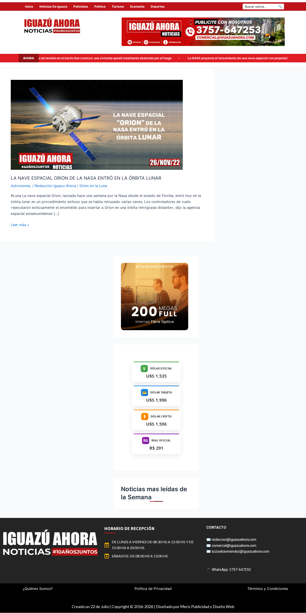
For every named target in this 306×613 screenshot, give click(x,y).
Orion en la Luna (93, 185)
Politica (100, 6)
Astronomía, (21, 185)
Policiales (80, 6)
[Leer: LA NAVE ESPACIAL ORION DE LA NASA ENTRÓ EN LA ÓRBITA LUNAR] (97, 124)
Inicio (29, 6)
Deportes (158, 6)
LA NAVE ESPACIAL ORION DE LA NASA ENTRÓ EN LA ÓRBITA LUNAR (86, 178)
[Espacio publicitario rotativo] (203, 31)
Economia (137, 6)
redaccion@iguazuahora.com (234, 539)
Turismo (118, 6)
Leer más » (20, 224)
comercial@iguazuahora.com (234, 545)
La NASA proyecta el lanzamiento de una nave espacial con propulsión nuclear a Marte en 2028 (196, 58)
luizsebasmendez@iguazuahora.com (240, 551)
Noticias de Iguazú (53, 6)
